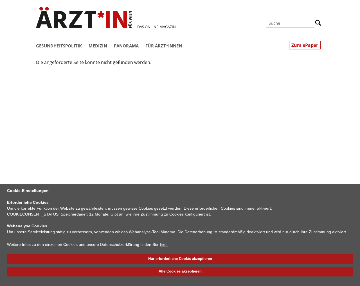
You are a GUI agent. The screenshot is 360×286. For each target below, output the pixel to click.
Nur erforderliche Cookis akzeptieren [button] (180, 259)
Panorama (126, 46)
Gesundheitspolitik (59, 46)
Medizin (98, 46)
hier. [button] (164, 244)
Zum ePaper (304, 45)
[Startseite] (84, 17)
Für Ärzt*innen (163, 46)
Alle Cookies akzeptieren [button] (180, 271)
